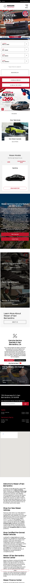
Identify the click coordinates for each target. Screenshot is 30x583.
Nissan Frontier (7, 519)
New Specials (15, 234)
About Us (15, 322)
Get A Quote (15, 141)
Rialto (10, 523)
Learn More (22, 381)
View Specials (10, 360)
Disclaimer (4, 382)
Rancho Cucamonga (20, 491)
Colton (16, 490)
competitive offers (15, 527)
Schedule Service (15, 267)
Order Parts (15, 239)
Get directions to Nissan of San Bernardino (13, 401)
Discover (15, 304)
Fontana (20, 490)
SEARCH (15, 72)
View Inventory (15, 188)
